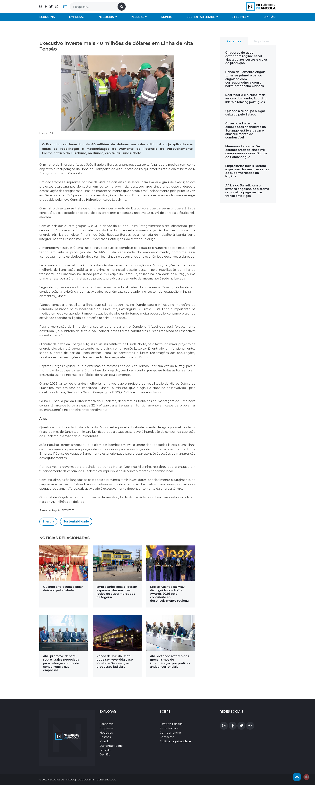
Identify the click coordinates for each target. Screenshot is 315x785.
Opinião (269, 17)
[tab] (234, 41)
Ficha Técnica (169, 728)
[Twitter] (51, 7)
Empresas (77, 17)
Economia (47, 17)
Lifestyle (239, 17)
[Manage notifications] (306, 777)
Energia (48, 521)
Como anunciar (170, 732)
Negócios (106, 17)
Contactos (167, 737)
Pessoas (137, 17)
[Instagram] (40, 7)
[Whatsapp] (56, 7)
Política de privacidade (175, 741)
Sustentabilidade (201, 17)
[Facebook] (46, 7)
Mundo (166, 17)
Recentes (234, 41)
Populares (261, 41)
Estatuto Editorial (171, 724)
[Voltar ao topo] (297, 777)
